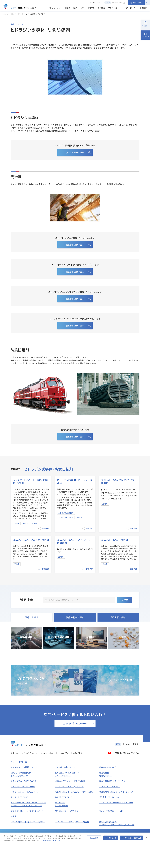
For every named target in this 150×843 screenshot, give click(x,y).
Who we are (54, 8)
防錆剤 (16, 523)
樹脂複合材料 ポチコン (109, 767)
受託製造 (101, 8)
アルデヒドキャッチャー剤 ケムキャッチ (116, 802)
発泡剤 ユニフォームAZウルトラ (25, 792)
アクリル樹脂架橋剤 (65, 517)
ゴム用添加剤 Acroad (109, 797)
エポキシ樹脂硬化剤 (66, 513)
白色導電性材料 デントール (23, 786)
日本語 (108, 2)
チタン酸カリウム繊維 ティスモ (24, 767)
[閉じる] (146, 837)
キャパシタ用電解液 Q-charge (69, 786)
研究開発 (91, 8)
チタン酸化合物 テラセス (66, 767)
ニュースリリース (94, 3)
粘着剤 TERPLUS (64, 797)
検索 (126, 600)
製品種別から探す (75, 617)
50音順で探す (118, 617)
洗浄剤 (34, 523)
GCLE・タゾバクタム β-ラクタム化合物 (72, 822)
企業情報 (66, 8)
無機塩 (14, 816)
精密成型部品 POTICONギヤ (25, 781)
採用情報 (143, 8)
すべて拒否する (110, 838)
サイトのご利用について (30, 753)
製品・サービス (78, 8)
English (115, 2)
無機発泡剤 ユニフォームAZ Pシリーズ (116, 792)
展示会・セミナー (114, 8)
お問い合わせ (137, 2)
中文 (121, 2)
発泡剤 (105, 504)
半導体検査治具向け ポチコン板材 (70, 781)
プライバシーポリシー (48, 753)
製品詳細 (45, 528)
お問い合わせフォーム (76, 723)
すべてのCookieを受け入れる (131, 838)
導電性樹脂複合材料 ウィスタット (113, 781)
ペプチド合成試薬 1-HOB (111, 811)
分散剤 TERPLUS (19, 797)
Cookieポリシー (64, 753)
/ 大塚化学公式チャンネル (125, 753)
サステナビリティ (130, 8)
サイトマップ (15, 753)
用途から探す (31, 617)
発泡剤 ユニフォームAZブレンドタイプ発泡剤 (74, 792)
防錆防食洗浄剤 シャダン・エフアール (27, 811)
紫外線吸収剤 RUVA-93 (66, 811)
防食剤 (25, 523)
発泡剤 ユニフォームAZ (109, 786)
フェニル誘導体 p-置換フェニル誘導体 (28, 822)
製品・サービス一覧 (19, 762)
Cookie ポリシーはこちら (52, 840)
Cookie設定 (94, 838)
